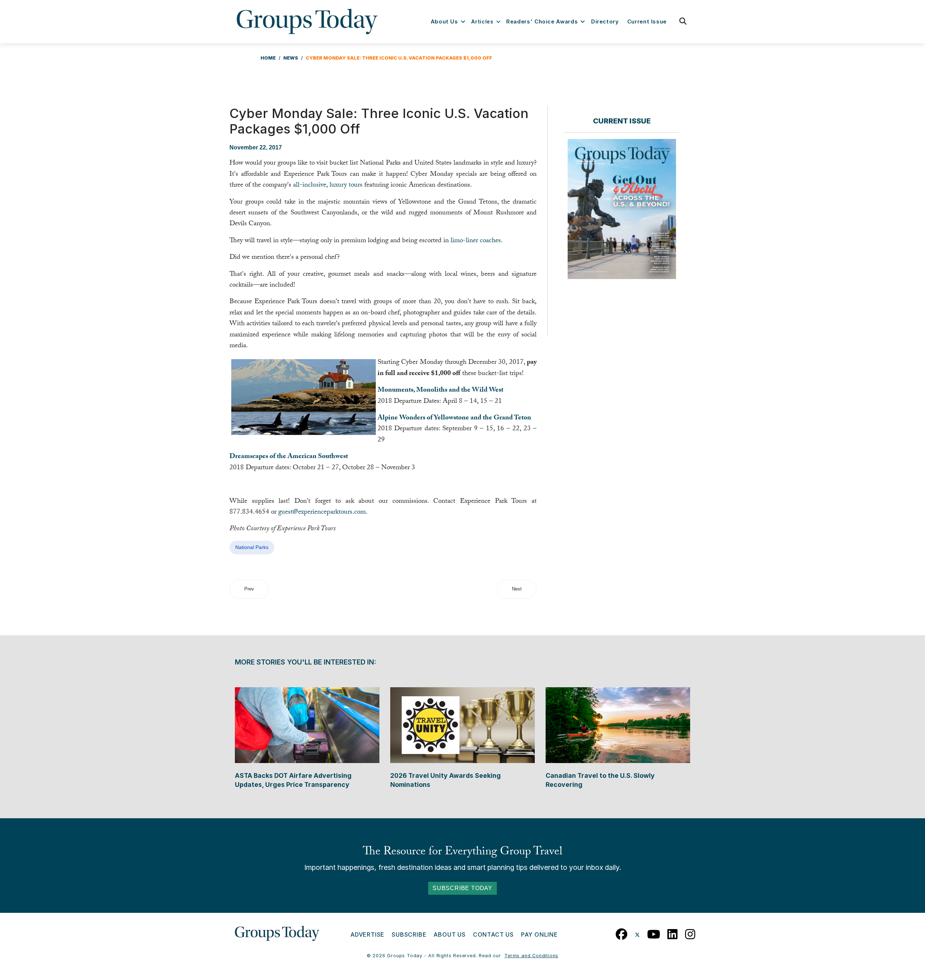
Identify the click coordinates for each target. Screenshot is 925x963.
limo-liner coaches (476, 241)
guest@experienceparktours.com (322, 512)
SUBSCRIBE (409, 934)
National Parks (251, 547)
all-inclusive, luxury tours (327, 185)
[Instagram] (690, 932)
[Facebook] (622, 932)
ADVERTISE (367, 934)
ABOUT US (449, 934)
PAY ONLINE (539, 934)
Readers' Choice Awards (542, 21)
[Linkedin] (672, 932)
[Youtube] (654, 932)
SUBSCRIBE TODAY (462, 888)
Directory (605, 21)
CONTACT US (493, 934)
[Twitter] (637, 932)
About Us (444, 21)
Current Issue (647, 21)
